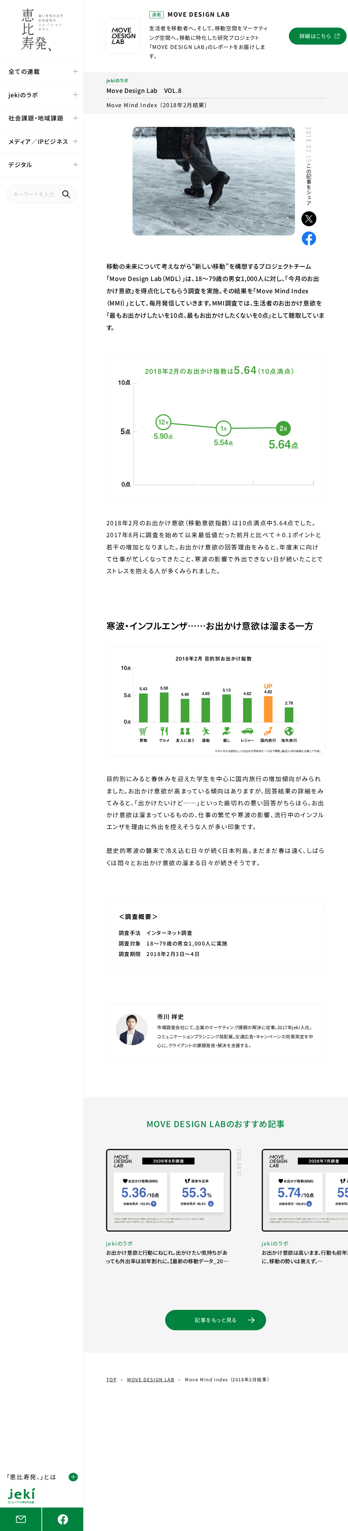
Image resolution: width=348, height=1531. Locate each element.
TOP (111, 1379)
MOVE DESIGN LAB (150, 1379)
